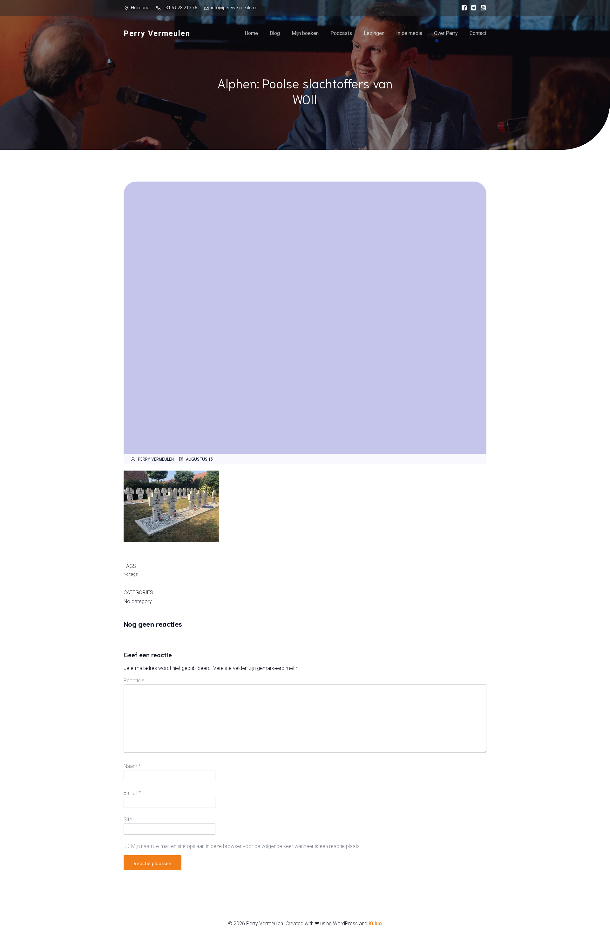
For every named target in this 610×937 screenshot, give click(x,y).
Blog (275, 33)
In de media (409, 33)
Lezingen (374, 33)
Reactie (134, 681)
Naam (132, 766)
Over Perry (446, 33)
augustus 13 (199, 459)
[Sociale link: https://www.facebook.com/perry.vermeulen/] (462, 8)
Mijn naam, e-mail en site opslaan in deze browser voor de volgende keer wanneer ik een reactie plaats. (246, 846)
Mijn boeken (305, 33)
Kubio (375, 923)
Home (251, 33)
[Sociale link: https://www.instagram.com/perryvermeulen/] (472, 8)
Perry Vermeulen (156, 459)
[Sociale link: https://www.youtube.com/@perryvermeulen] (481, 8)
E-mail (132, 793)
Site (128, 819)
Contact (478, 33)
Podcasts (341, 33)
